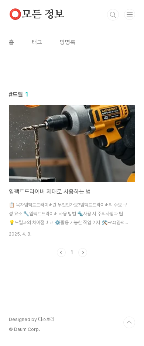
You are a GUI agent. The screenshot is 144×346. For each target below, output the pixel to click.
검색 (113, 14)
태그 (37, 42)
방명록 (67, 42)
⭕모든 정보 (36, 15)
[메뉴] (129, 14)
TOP (129, 322)
